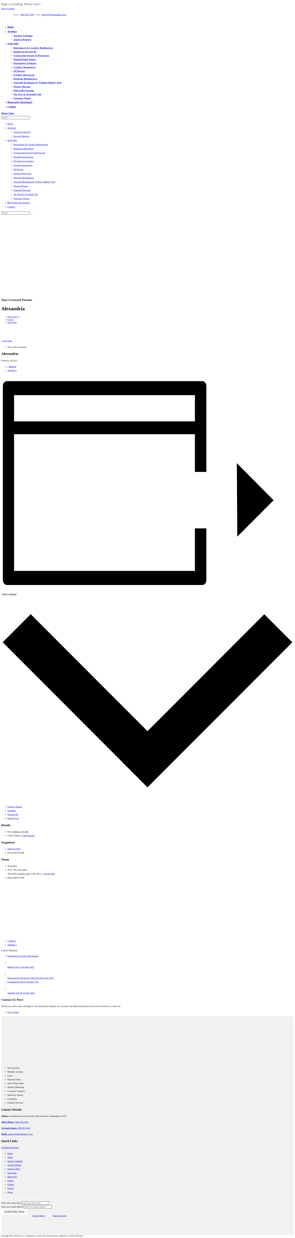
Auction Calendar (22, 132)
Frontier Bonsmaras (23, 165)
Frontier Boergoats (22, 173)
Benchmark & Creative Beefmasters (31, 144)
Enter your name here (10, 1203)
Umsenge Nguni (21, 198)
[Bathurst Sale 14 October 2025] (10, 963)
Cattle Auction (28, 835)
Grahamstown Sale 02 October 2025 (23, 982)
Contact (11, 207)
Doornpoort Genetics (24, 161)
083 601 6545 (15, 1128)
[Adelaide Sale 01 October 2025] (10, 989)
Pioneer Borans (21, 186)
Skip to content (7, 9)
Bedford (11, 367)
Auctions (11, 128)
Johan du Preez (13, 849)
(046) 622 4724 (27, 15)
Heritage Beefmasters (24, 178)
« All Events (6, 341)
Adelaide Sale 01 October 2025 (21, 993)
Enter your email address (12, 1207)
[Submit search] (31, 213)
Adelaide (12, 370)
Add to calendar (9, 594)
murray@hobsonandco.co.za (53, 15)
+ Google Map (48, 874)
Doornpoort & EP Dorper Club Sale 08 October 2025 (30, 978)
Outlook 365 (12, 814)
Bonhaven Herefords (23, 148)
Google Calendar (14, 807)
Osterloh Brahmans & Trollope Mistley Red (34, 182)
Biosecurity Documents (18, 202)
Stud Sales (12, 140)
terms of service (60, 1216)
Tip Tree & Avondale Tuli (26, 194)
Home (10, 124)
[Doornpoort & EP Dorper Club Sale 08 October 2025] (10, 974)
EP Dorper (18, 169)
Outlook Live (13, 818)
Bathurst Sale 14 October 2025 (20, 967)
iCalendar (11, 811)
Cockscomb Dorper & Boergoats (29, 153)
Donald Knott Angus (23, 157)
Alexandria (12, 322)
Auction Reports (21, 136)
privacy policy (38, 1216)
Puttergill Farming (22, 190)
